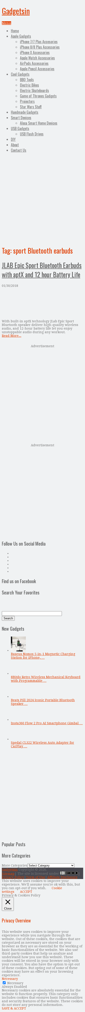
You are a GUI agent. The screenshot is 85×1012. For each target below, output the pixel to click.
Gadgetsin (16, 11)
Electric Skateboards (34, 90)
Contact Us (18, 150)
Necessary (15, 983)
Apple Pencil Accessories (37, 68)
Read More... (11, 335)
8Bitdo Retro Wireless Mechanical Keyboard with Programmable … (45, 678)
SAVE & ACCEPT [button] (14, 1008)
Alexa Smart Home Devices (38, 123)
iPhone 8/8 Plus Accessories (40, 47)
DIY (13, 139)
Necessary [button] (10, 979)
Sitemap (8, 873)
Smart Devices (21, 117)
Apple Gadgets (21, 36)
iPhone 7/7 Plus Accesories (39, 41)
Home (15, 30)
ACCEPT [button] (26, 891)
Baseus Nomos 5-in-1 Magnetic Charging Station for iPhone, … (43, 655)
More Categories (14, 865)
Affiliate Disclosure (62, 877)
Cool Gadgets (20, 74)
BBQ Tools (27, 79)
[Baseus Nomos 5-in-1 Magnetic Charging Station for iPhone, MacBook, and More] (18, 650)
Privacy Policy (13, 877)
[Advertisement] (42, 198)
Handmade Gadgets (24, 112)
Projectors (27, 101)
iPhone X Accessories (35, 52)
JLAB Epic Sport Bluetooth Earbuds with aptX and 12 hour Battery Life (42, 270)
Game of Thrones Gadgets (38, 96)
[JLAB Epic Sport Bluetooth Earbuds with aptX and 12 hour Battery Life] (42, 303)
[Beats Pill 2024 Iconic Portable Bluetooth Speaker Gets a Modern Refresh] (18, 696)
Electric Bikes (29, 85)
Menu (6, 23)
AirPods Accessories (34, 63)
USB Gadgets (20, 128)
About (15, 144)
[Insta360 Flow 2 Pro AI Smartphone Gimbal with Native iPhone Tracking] (18, 719)
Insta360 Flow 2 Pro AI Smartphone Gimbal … (47, 723)
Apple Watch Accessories (37, 58)
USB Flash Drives (32, 134)
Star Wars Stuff (31, 106)
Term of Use (35, 877)
